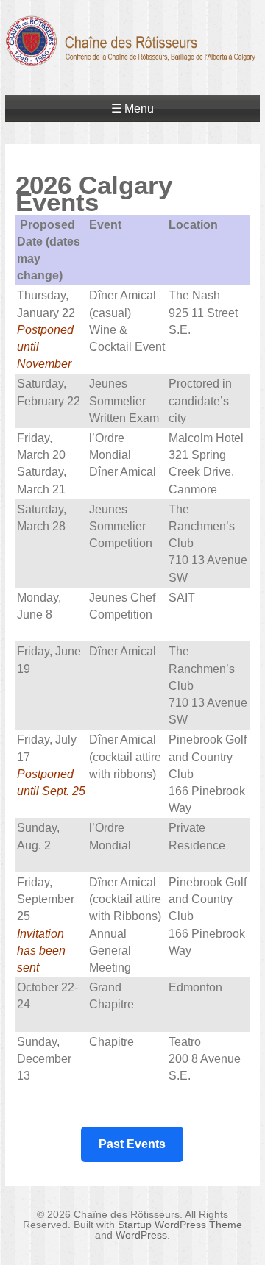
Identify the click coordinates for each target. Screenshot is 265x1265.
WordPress (141, 1235)
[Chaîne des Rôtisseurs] (132, 58)
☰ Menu (132, 108)
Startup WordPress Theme (180, 1224)
